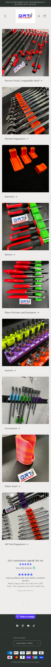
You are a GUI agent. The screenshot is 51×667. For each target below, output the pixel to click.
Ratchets (10, 196)
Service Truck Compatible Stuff (22, 80)
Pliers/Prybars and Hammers (20, 312)
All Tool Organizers (15, 544)
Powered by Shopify (32, 662)
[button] (5, 16)
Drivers (9, 254)
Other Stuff (11, 486)
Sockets (9, 370)
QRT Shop (21, 662)
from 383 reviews (24, 568)
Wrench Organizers (15, 138)
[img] (25, 564)
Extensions (11, 428)
